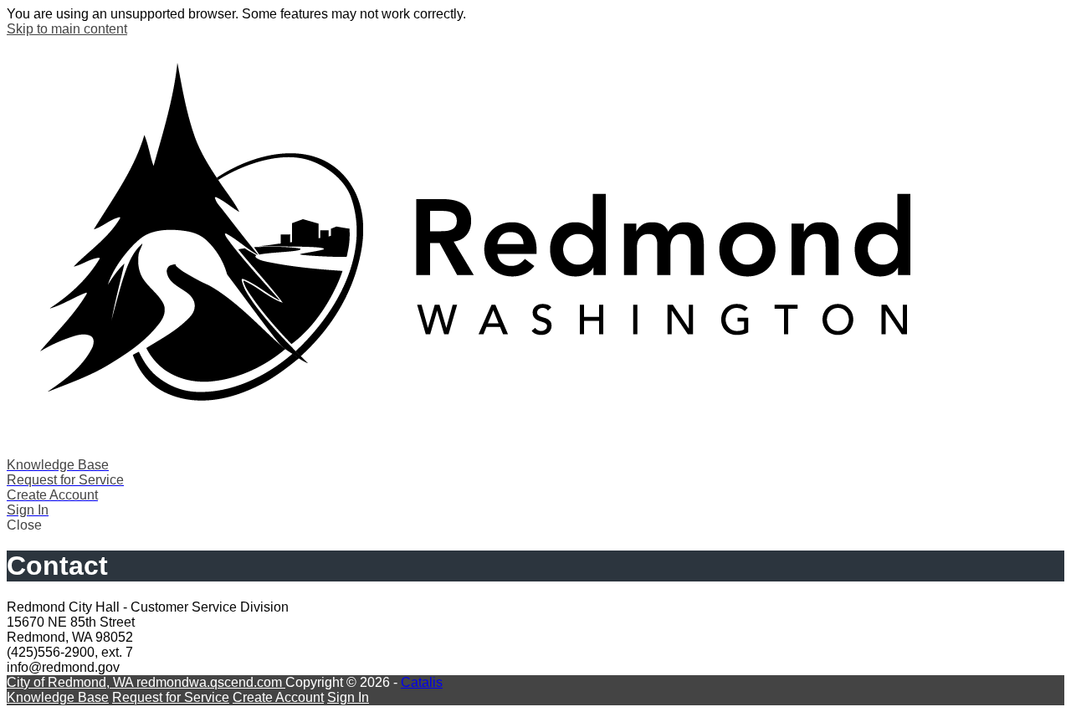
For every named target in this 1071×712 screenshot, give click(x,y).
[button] (535, 525)
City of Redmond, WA (71, 682)
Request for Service (170, 697)
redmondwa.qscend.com (210, 682)
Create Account (278, 697)
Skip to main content (67, 29)
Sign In (348, 697)
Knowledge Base (58, 697)
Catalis (422, 682)
